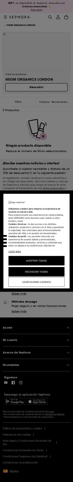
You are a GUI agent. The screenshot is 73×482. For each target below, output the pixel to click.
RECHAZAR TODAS (36, 271)
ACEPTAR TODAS (36, 260)
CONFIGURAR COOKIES (36, 281)
